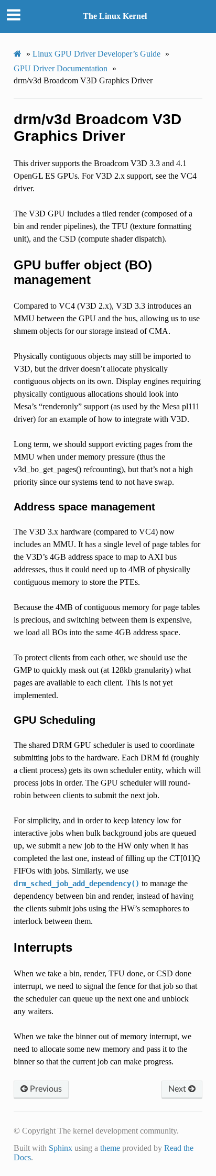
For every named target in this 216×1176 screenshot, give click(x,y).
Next (178, 1089)
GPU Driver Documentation (60, 68)
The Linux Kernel (115, 16)
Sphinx (60, 1148)
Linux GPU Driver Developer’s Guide (96, 53)
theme (110, 1148)
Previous (45, 1089)
